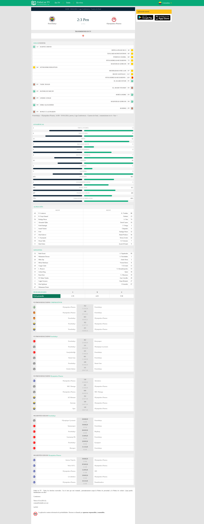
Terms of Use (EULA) (40, 500)
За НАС (36, 507)
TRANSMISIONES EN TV (83, 31)
